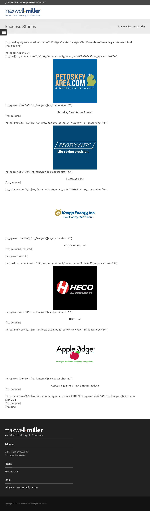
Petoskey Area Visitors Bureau (75, 112)
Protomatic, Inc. (75, 178)
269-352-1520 (12, 2)
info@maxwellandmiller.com (34, 2)
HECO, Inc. (75, 319)
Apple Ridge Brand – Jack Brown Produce (75, 385)
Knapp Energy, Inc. (75, 245)
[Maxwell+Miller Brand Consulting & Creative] (24, 12)
